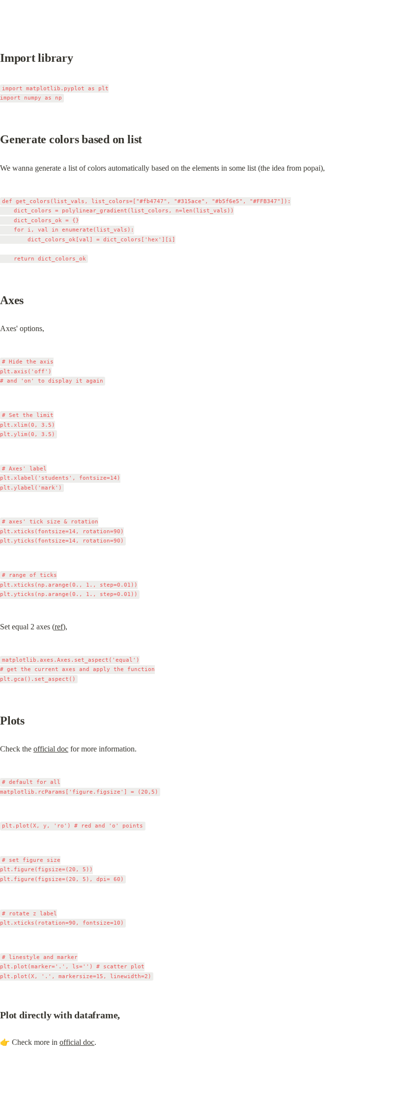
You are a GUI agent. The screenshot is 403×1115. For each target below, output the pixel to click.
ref (59, 626)
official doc (50, 749)
